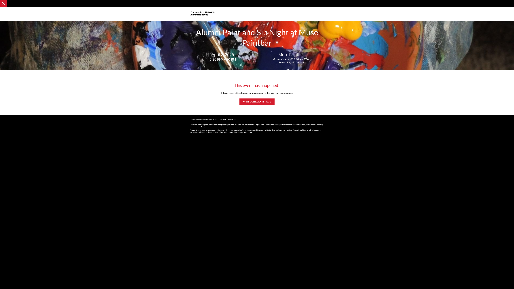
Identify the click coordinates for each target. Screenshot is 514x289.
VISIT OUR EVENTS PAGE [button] (257, 101)
